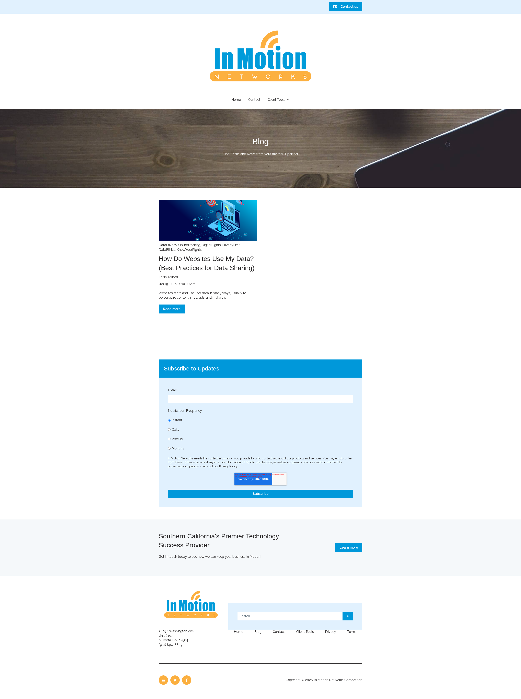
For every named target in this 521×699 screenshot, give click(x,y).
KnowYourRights (189, 250)
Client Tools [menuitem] (305, 632)
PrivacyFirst (231, 245)
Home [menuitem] (238, 632)
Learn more (349, 547)
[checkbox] (260, 434)
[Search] (348, 616)
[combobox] (290, 616)
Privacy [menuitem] (330, 632)
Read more (172, 309)
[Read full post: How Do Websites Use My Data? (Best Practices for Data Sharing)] (208, 220)
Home (236, 100)
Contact (254, 100)
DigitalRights (211, 245)
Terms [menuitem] (352, 632)
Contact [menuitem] (279, 632)
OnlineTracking (189, 245)
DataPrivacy (168, 245)
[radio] (260, 420)
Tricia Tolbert (168, 277)
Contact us (349, 7)
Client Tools (276, 100)
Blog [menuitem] (258, 632)
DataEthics (167, 250)
